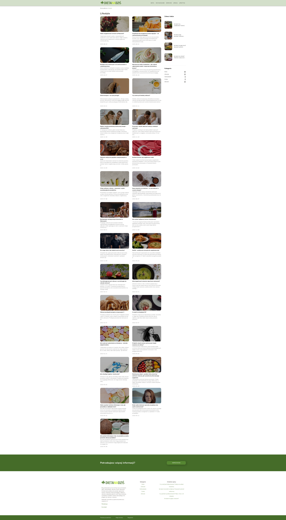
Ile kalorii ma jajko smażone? (171, 498)
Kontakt (104, 507)
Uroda (175, 3)
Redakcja (104, 504)
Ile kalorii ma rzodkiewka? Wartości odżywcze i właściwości (179, 24)
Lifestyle (182, 3)
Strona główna (103, 8)
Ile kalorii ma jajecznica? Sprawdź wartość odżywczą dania (180, 46)
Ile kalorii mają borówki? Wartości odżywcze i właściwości (179, 35)
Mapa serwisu (119, 517)
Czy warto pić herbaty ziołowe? (141, 95)
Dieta (152, 3)
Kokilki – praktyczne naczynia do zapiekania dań (145, 250)
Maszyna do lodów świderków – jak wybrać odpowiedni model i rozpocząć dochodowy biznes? (144, 66)
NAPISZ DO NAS (176, 463)
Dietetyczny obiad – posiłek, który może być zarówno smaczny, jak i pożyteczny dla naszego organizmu (145, 376)
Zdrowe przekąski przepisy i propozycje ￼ (112, 312)
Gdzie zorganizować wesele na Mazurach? (112, 33)
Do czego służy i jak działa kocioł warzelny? (112, 250)
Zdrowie (169, 3)
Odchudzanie (160, 3)
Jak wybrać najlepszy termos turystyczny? (144, 219)
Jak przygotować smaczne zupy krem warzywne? (146, 281)
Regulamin (130, 517)
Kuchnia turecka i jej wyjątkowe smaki (143, 157)
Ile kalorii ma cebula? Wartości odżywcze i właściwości (179, 57)
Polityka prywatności (105, 517)
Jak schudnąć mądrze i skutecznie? (110, 374)
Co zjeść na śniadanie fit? (139, 312)
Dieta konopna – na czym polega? (109, 95)
